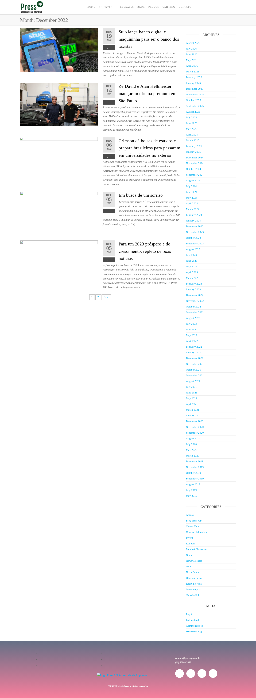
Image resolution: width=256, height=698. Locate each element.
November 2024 (195, 163)
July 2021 (191, 386)
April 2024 (192, 203)
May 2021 (191, 398)
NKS (188, 566)
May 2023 (191, 266)
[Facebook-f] (190, 673)
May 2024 (191, 197)
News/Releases (194, 560)
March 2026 (192, 71)
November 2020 (195, 427)
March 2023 (192, 278)
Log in (189, 614)
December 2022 (194, 295)
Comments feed (194, 625)
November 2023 (195, 232)
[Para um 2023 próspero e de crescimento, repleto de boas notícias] (59, 262)
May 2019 (191, 495)
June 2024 (191, 192)
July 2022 (191, 323)
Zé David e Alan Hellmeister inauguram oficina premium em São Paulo (147, 93)
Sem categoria (193, 589)
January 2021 (193, 415)
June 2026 (191, 54)
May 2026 (191, 60)
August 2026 (193, 43)
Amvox (190, 515)
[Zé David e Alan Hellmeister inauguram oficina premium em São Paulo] (59, 104)
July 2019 (191, 490)
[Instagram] (179, 673)
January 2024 (193, 220)
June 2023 (191, 260)
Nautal (189, 555)
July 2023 (191, 255)
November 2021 (195, 364)
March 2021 (192, 409)
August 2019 (193, 484)
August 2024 (193, 180)
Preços (153, 7)
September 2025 (195, 106)
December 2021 (194, 358)
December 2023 (194, 226)
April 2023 (192, 272)
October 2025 (193, 100)
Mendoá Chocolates (197, 549)
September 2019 (195, 478)
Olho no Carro (194, 578)
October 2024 (193, 169)
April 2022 (192, 341)
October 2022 (193, 306)
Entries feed (192, 620)
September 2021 (195, 375)
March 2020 (192, 455)
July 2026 (191, 48)
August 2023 (193, 249)
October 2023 (193, 237)
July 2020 (191, 444)
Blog (141, 7)
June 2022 (191, 329)
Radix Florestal (194, 583)
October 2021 (193, 369)
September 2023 (195, 243)
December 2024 (194, 157)
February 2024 (194, 214)
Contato (185, 7)
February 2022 (194, 346)
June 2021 (191, 392)
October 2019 (193, 472)
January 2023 (193, 289)
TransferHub (193, 595)
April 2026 (192, 65)
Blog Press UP (193, 520)
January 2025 (193, 151)
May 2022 (191, 335)
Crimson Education (196, 532)
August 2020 (193, 438)
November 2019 (195, 467)
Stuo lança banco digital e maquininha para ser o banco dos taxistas (149, 39)
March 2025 (192, 140)
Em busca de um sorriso (141, 195)
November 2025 (195, 94)
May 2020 (191, 450)
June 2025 (191, 123)
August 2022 (193, 318)
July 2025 (191, 117)
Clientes (105, 7)
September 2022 (195, 312)
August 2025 (193, 111)
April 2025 (192, 134)
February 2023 (194, 283)
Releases (127, 7)
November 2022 (195, 300)
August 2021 (193, 381)
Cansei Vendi (193, 526)
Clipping (168, 7)
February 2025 (194, 146)
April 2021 (192, 404)
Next (106, 297)
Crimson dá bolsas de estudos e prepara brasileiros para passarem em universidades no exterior (149, 148)
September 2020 (195, 432)
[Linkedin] (213, 673)
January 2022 (193, 352)
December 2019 (194, 461)
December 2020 (194, 421)
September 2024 (195, 174)
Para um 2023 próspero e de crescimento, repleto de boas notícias (145, 251)
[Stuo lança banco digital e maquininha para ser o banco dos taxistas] (59, 49)
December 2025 (194, 88)
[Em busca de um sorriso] (59, 213)
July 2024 (191, 186)
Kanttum (190, 543)
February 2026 (194, 77)
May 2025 (191, 129)
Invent (189, 537)
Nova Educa (192, 572)
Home (91, 7)
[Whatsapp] (201, 673)
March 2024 (192, 209)
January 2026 (193, 83)
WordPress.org (194, 631)
